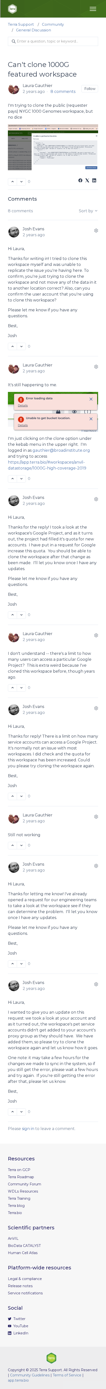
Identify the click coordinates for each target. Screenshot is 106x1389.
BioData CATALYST (24, 1245)
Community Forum (24, 1184)
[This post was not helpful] (21, 182)
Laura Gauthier (38, 85)
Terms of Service (67, 1375)
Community (53, 24)
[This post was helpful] (12, 182)
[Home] (12, 9)
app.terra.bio (18, 1380)
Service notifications (25, 1293)
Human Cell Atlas (22, 1253)
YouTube (20, 1326)
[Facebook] (80, 181)
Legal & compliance (25, 1279)
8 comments (63, 91)
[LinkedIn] (94, 181)
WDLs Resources (23, 1191)
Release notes (20, 1286)
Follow (89, 88)
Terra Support (21, 24)
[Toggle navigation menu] (93, 9)
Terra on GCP (19, 1170)
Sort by (86, 211)
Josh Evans (33, 229)
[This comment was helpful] (12, 346)
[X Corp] (87, 181)
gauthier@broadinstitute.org (61, 450)
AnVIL (13, 1238)
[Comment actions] (96, 230)
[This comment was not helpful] (21, 346)
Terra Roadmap (21, 1177)
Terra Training (19, 1198)
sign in (28, 1128)
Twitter (18, 1319)
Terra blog (16, 1205)
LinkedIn (20, 1333)
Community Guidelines (30, 1375)
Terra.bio (15, 1213)
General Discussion (33, 30)
